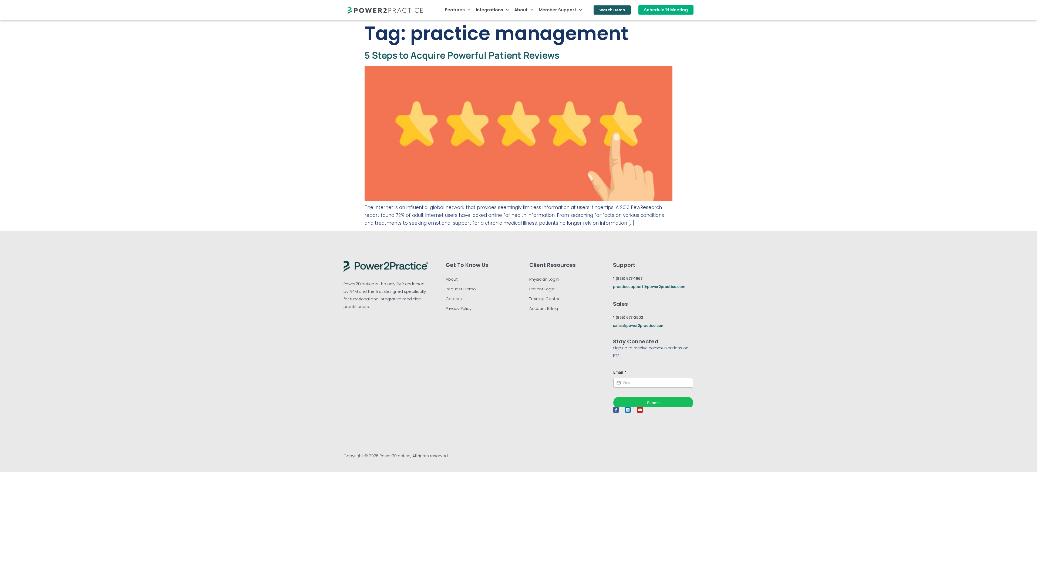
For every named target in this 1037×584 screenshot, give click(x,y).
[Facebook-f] (616, 410)
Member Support (557, 10)
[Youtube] (640, 410)
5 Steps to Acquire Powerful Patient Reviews (462, 55)
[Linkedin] (628, 410)
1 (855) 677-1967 (627, 278)
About (521, 10)
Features (455, 10)
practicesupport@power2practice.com (649, 286)
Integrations (489, 10)
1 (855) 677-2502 (628, 317)
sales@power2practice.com (639, 325)
